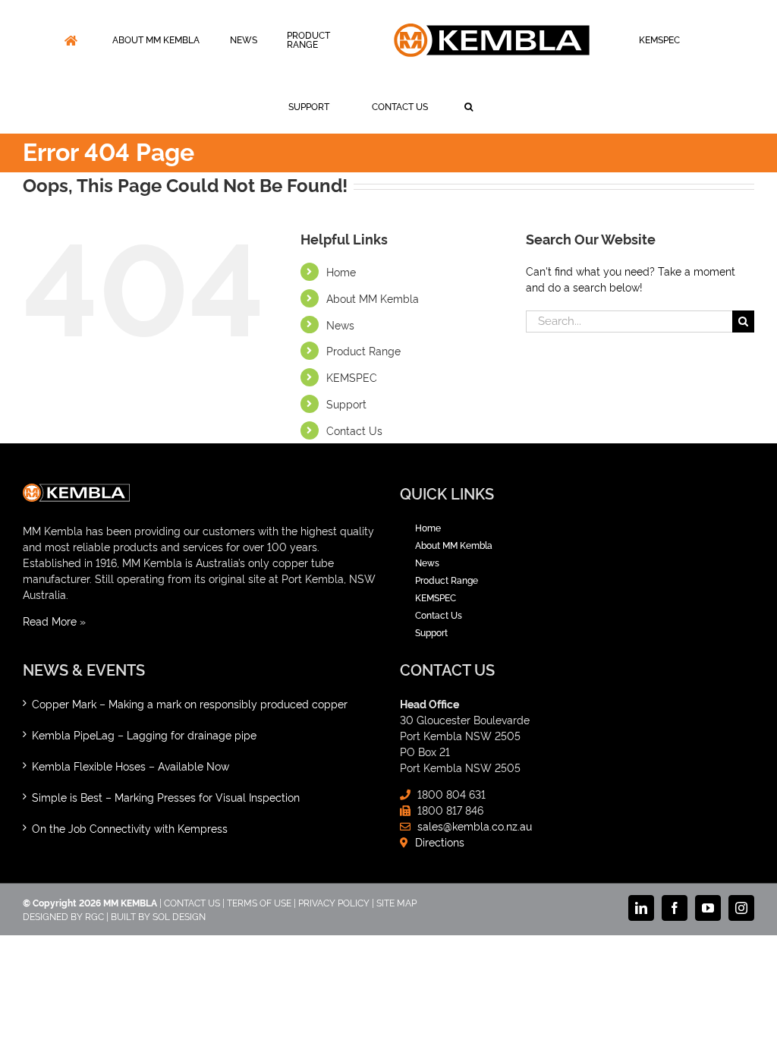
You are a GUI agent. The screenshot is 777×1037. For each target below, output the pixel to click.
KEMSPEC (351, 377)
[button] (468, 107)
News (340, 324)
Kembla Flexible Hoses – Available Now (130, 765)
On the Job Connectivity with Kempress (130, 828)
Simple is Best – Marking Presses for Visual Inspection (166, 797)
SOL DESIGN (179, 915)
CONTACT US (192, 902)
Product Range (363, 350)
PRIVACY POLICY (334, 902)
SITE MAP (396, 902)
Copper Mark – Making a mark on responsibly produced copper (190, 703)
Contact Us (354, 430)
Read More (50, 620)
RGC (94, 915)
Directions (439, 841)
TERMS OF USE (259, 902)
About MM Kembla (372, 298)
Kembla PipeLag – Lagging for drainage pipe (144, 734)
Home (341, 271)
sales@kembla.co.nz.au (474, 825)
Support (346, 403)
